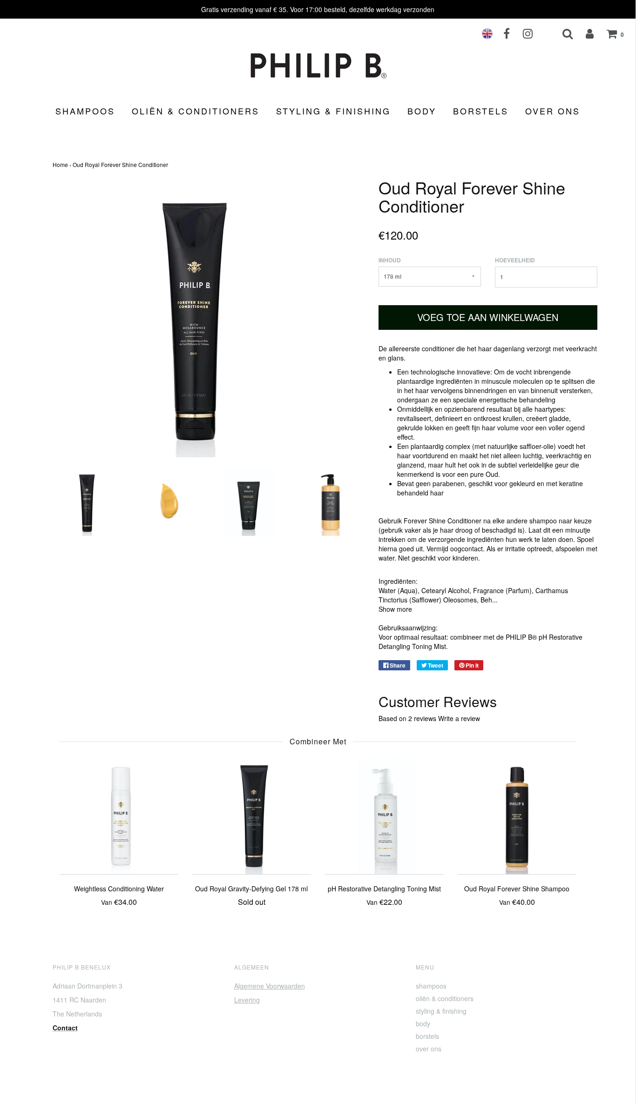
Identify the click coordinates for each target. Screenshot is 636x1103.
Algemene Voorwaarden (269, 985)
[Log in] (584, 33)
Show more (395, 609)
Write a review (459, 718)
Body (421, 111)
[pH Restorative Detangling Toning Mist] (384, 813)
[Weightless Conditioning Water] (119, 813)
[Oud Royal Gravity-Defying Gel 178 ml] (251, 813)
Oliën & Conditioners (195, 111)
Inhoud (390, 260)
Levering (247, 999)
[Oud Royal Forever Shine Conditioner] (86, 501)
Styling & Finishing (333, 111)
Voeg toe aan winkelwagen (487, 317)
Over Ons (552, 111)
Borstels (480, 111)
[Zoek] (562, 33)
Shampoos (85, 111)
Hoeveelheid (515, 260)
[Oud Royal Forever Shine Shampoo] (517, 813)
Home (60, 164)
